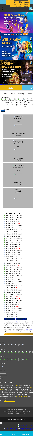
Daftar (11, 88)
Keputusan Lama (4, 377)
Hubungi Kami (26, 411)
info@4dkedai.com (9, 401)
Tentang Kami (11, 409)
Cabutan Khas (3, 375)
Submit (3, 111)
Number (3, 97)
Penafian (16, 413)
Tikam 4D (22, 413)
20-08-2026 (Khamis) (21, 4)
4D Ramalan (3, 373)
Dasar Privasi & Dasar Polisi (10, 411)
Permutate (5, 109)
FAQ (20, 411)
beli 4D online (20, 322)
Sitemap (10, 413)
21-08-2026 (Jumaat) (21, 2)
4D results (17, 385)
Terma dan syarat (21, 409)
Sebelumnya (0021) (9, 319)
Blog (1, 378)
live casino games (21, 396)
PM (1, 434)
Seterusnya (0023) (21, 319)
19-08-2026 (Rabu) (21, 6)
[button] (3, 84)
